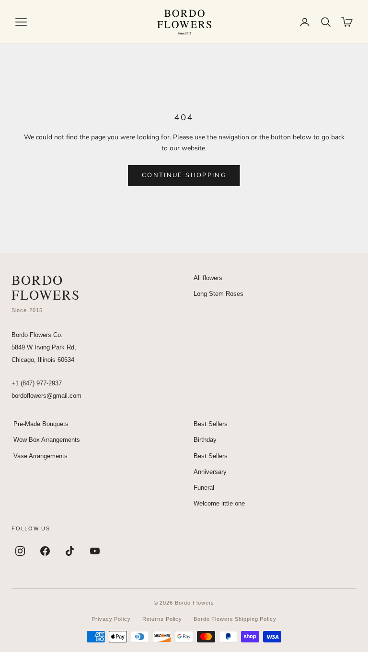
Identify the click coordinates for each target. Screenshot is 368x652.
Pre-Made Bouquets (41, 423)
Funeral (204, 487)
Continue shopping (184, 175)
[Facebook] (45, 551)
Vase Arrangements (40, 456)
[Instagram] (20, 551)
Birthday (205, 439)
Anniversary (210, 471)
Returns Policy (162, 619)
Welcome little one (219, 503)
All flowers (208, 277)
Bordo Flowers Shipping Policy (235, 619)
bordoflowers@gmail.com (46, 395)
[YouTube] (95, 551)
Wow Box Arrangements (46, 439)
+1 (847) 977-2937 (37, 383)
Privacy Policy (111, 619)
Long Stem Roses (218, 293)
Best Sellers (211, 423)
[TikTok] (70, 551)
